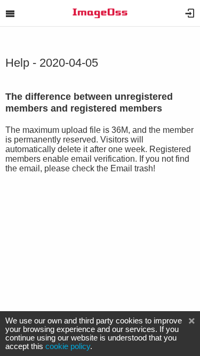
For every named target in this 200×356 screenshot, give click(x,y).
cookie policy (67, 346)
